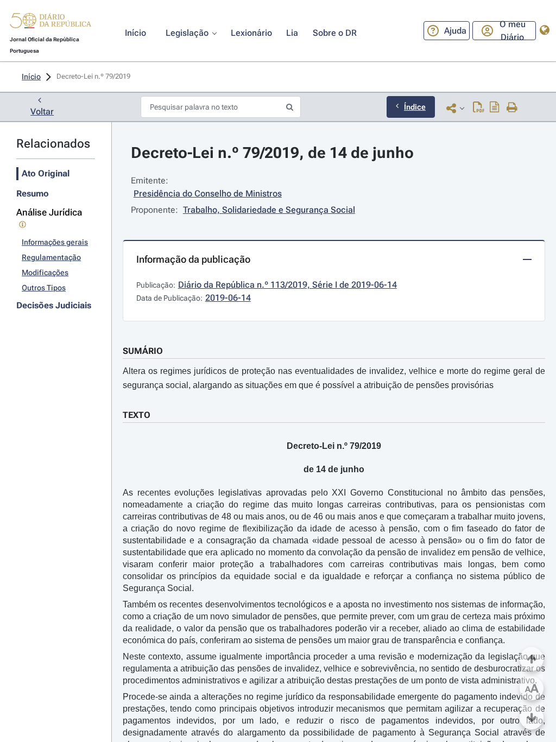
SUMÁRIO (143, 351)
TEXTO (136, 415)
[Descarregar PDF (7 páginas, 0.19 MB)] (478, 108)
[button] (50, 22)
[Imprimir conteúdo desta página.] (512, 108)
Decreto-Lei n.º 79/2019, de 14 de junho (272, 153)
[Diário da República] (50, 23)
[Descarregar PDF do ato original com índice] (495, 108)
